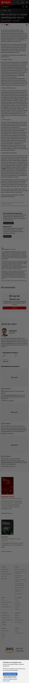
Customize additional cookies (10, 679)
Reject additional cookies (10, 677)
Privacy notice (6, 680)
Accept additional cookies (10, 674)
